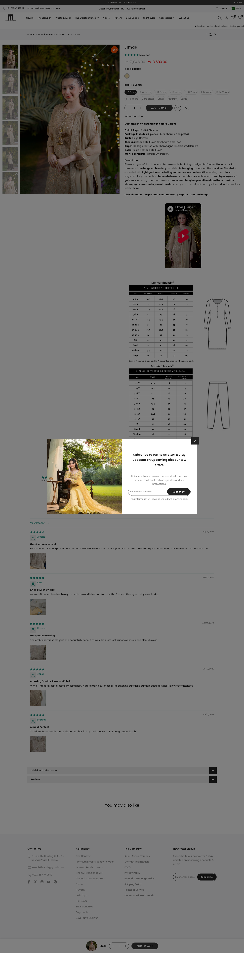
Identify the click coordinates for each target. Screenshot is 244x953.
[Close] (195, 440)
